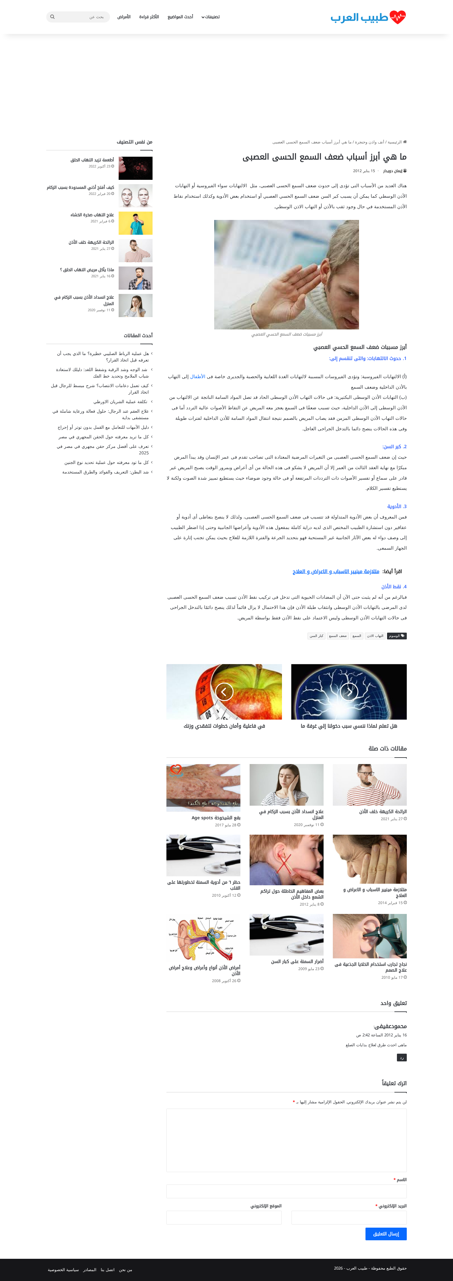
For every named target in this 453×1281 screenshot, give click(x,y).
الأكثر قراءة (149, 17)
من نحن (125, 1270)
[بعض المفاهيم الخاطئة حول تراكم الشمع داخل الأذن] (287, 860)
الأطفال (197, 376)
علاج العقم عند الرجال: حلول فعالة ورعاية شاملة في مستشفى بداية (100, 414)
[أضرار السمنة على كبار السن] (287, 935)
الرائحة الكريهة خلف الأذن (383, 812)
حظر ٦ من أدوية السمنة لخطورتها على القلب (203, 885)
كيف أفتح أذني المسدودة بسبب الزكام (80, 187)
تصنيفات (212, 17)
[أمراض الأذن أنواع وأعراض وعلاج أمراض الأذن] (203, 938)
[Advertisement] (226, 86)
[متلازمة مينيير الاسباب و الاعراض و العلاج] (370, 859)
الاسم (400, 1180)
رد (402, 1057)
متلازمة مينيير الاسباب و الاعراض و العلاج (375, 893)
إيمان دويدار (392, 170)
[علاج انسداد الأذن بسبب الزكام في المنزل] (287, 785)
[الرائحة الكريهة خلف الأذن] (370, 785)
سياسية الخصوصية (63, 1270)
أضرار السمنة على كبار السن (297, 961)
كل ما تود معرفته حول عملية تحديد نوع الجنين (106, 462)
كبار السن (316, 636)
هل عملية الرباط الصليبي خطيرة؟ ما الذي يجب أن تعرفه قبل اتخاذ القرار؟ (103, 357)
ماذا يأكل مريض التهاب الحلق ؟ (87, 270)
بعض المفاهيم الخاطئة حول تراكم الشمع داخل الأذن (292, 894)
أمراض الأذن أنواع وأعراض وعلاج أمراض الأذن (204, 971)
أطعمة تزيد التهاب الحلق (92, 160)
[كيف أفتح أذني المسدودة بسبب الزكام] (136, 195)
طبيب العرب (356, 1268)
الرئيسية (395, 142)
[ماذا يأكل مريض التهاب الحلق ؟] (136, 278)
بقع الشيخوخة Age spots (216, 818)
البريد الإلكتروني (391, 1206)
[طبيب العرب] (368, 17)
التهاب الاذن (375, 636)
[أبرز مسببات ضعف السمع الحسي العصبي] (286, 274)
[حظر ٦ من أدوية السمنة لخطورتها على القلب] (203, 855)
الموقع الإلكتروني (266, 1206)
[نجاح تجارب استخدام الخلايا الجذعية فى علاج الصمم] (370, 936)
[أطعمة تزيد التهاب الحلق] (136, 168)
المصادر (89, 1270)
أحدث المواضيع (180, 17)
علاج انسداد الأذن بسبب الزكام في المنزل (291, 815)
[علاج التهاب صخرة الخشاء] (136, 223)
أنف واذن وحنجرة (369, 142)
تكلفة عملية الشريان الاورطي (121, 402)
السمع (357, 636)
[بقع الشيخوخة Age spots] (203, 788)
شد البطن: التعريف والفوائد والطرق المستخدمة (105, 472)
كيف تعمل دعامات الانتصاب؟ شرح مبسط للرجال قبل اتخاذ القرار (100, 389)
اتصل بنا (108, 1270)
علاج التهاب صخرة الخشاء (92, 215)
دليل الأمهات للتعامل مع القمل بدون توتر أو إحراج (103, 427)
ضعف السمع (338, 636)
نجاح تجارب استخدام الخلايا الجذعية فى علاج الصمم (371, 967)
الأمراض (124, 17)
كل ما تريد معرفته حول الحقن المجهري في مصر (104, 437)
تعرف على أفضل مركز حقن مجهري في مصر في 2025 (103, 450)
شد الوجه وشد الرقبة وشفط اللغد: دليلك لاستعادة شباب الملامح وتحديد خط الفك (102, 373)
